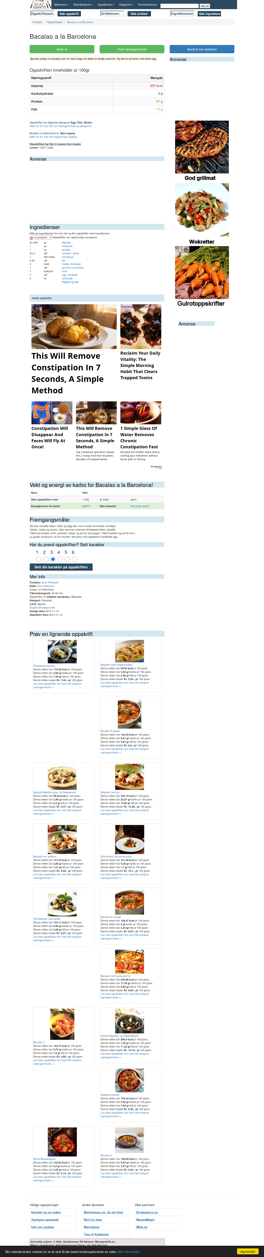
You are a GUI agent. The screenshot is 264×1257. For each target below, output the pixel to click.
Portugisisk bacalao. (44, 665)
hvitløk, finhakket (71, 264)
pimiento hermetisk (73, 267)
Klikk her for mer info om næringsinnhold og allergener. (61, 126)
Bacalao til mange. (111, 917)
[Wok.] (202, 214)
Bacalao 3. (39, 1042)
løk (63, 260)
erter (64, 271)
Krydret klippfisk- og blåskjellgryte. (120, 1035)
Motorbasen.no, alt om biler (103, 1212)
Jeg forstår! (248, 1251)
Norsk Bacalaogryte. (44, 1159)
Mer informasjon (129, 1251)
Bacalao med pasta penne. (116, 975)
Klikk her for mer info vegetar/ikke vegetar (53, 137)
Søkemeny (60, 4)
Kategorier (125, 4)
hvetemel (67, 246)
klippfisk (66, 242)
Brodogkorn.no (147, 1212)
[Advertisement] (97, 188)
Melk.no (141, 1227)
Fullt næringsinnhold (132, 49)
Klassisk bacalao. (110, 1094)
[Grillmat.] (202, 151)
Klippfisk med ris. (110, 792)
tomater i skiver (70, 253)
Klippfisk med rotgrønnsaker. (117, 664)
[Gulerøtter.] (202, 277)
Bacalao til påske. (111, 731)
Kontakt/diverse (147, 4)
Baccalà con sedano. (45, 856)
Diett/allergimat (82, 4)
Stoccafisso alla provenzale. (116, 856)
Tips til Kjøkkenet (96, 1234)
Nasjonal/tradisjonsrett (42, 607)
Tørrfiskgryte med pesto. (47, 918)
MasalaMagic (145, 1219)
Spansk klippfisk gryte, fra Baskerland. (55, 792)
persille (66, 249)
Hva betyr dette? (140, 506)
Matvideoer (92, 1227)
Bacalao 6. (107, 1155)
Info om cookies (42, 1227)
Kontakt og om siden (46, 1212)
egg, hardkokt (70, 274)
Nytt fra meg (93, 1219)
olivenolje (67, 278)
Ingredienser (105, 4)
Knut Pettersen (50, 582)
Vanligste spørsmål (45, 1219)
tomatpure (68, 257)
